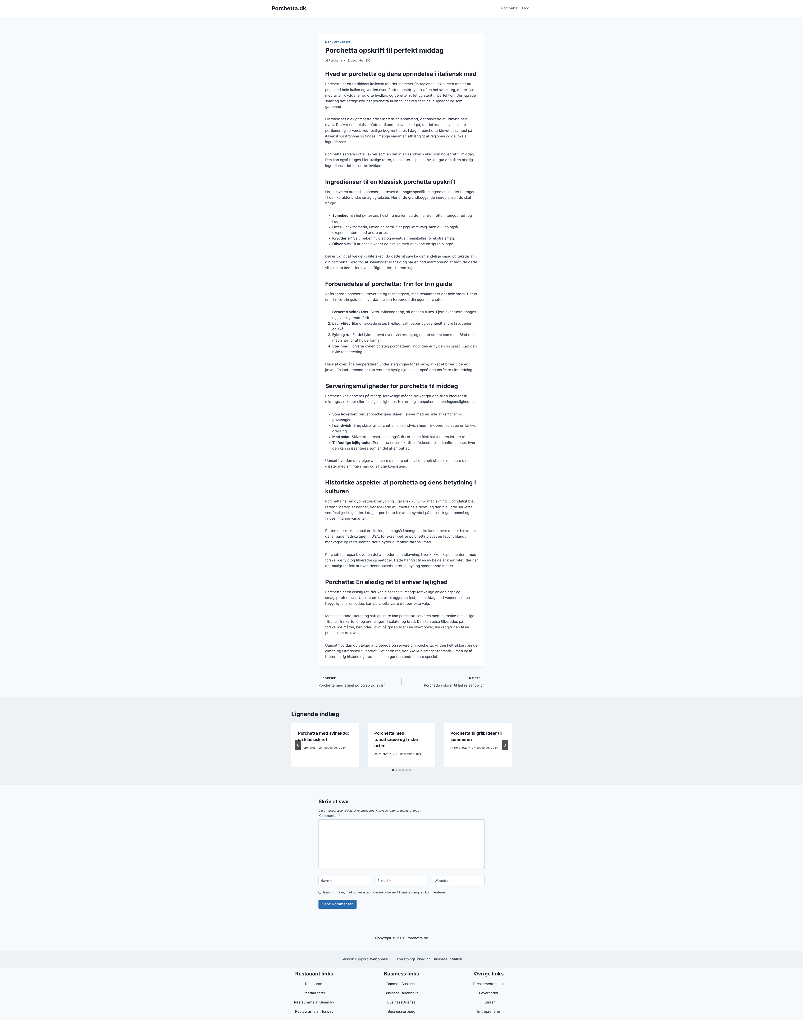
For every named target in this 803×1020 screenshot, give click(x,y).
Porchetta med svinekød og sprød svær (351, 682)
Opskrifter (342, 42)
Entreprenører (488, 1011)
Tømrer (489, 1002)
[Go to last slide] (298, 745)
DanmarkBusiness (401, 984)
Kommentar (329, 816)
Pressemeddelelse (488, 984)
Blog (525, 8)
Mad (328, 42)
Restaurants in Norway (314, 1011)
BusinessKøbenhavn (401, 993)
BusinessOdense (401, 1002)
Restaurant (314, 984)
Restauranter (314, 993)
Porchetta (509, 8)
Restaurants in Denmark (314, 1002)
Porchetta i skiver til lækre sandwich (454, 682)
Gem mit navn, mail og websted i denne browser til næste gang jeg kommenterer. (384, 892)
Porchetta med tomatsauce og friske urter (396, 739)
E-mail (384, 880)
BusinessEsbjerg (401, 1011)
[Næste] (505, 745)
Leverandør (488, 993)
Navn (326, 880)
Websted (442, 880)
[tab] (393, 770)
